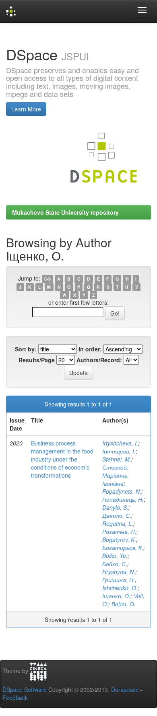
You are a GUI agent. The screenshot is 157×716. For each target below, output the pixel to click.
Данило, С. (116, 515)
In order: (90, 349)
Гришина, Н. (118, 580)
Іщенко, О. (116, 596)
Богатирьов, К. (122, 548)
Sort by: (26, 349)
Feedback (15, 697)
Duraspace (125, 689)
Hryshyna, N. (118, 572)
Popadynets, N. (121, 491)
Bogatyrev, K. (119, 539)
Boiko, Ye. (115, 556)
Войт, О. (124, 604)
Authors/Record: (99, 360)
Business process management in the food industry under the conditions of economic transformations (62, 459)
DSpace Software (24, 689)
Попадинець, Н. (123, 499)
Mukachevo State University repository (65, 212)
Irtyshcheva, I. (120, 443)
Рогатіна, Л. (119, 531)
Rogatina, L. (117, 523)
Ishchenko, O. (120, 588)
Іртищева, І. (119, 451)
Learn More (26, 109)
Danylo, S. (115, 507)
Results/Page (37, 360)
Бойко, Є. (114, 564)
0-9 (47, 279)
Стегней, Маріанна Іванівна (115, 475)
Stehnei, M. (116, 459)
